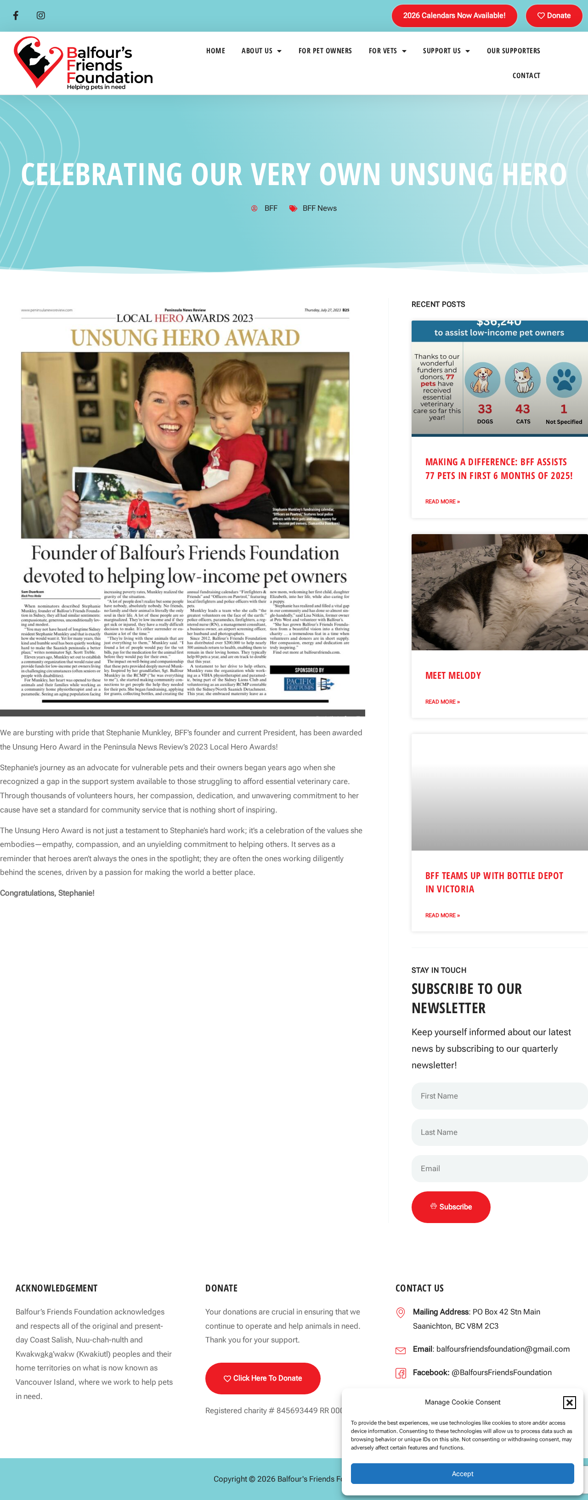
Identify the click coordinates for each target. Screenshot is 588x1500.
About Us (257, 50)
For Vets (383, 50)
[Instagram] (41, 16)
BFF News (320, 208)
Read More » (442, 501)
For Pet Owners (325, 50)
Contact (527, 75)
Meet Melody (453, 675)
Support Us (442, 50)
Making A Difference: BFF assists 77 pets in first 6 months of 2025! (499, 468)
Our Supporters (514, 50)
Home (215, 50)
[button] (569, 1402)
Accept (463, 1474)
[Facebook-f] (16, 16)
